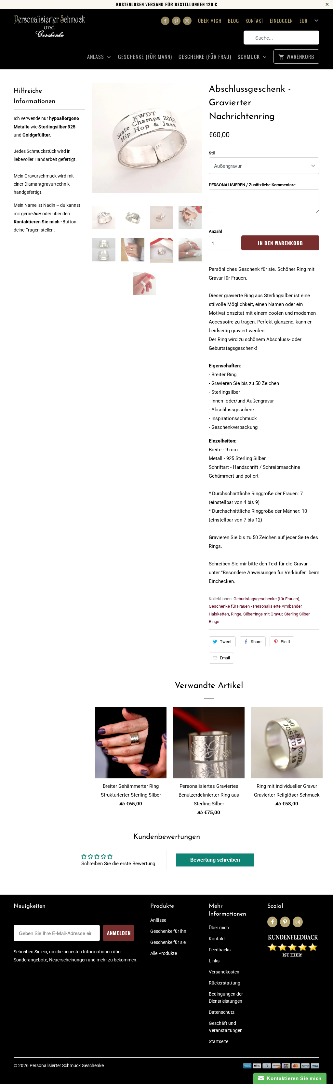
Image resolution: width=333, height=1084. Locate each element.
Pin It (285, 641)
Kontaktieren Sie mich (293, 1078)
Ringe (236, 614)
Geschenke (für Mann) (145, 56)
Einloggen (281, 20)
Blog (233, 20)
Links (214, 960)
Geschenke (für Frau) (205, 56)
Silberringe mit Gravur (262, 614)
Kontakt (254, 20)
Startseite (218, 1041)
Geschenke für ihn (168, 931)
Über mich (209, 20)
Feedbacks (220, 949)
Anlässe (158, 920)
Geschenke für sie (168, 942)
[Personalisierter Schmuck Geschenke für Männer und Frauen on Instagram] (187, 21)
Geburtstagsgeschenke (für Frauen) (266, 598)
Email (225, 657)
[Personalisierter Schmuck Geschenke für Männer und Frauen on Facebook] (165, 21)
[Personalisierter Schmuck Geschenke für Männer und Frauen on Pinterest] (176, 21)
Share (256, 641)
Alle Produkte (163, 953)
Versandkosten (224, 971)
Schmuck (249, 56)
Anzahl (215, 231)
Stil (212, 153)
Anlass (96, 56)
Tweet (226, 641)
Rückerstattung (224, 982)
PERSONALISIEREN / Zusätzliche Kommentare (252, 184)
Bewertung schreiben (215, 860)
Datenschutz (221, 1012)
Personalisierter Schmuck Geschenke (67, 1065)
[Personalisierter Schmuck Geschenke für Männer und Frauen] (49, 28)
